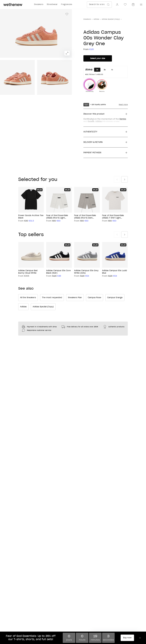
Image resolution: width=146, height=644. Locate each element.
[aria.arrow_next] (124, 179)
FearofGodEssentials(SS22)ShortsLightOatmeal (57, 217)
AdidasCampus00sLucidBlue (114, 272)
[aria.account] (117, 4)
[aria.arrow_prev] (117, 179)
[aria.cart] (133, 4)
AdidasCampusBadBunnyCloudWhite (27, 272)
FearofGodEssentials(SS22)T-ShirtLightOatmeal (113, 217)
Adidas (96, 19)
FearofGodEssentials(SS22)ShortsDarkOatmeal (85, 217)
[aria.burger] (141, 4)
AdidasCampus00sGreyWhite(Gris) (86, 272)
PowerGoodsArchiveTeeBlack (30, 217)
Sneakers (87, 19)
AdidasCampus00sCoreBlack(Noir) (58, 272)
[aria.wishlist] (125, 4)
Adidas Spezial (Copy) (111, 19)
